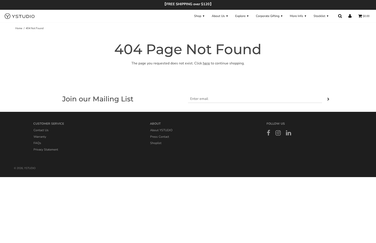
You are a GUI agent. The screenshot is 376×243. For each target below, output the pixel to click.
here (206, 63)
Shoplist (155, 143)
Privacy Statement (46, 149)
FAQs (37, 143)
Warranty (40, 136)
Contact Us (41, 130)
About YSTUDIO (161, 130)
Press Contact (159, 136)
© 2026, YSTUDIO (24, 168)
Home (18, 28)
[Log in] (350, 16)
